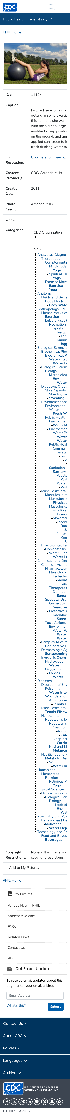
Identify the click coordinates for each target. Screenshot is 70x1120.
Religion (51, 777)
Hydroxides (54, 661)
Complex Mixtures (55, 642)
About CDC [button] (13, 1035)
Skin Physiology (57, 390)
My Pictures (22, 894)
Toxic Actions (55, 622)
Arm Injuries (58, 700)
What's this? (16, 1005)
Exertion (59, 510)
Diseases (44, 680)
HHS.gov (9, 1111)
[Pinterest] (44, 1101)
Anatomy (44, 293)
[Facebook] (6, 1101)
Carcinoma (61, 727)
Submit (55, 1006)
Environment (55, 405)
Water (54, 409)
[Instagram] (21, 1101)
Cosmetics (57, 603)
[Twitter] (14, 1101)
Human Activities (54, 312)
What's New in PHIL (24, 905)
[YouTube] (37, 1101)
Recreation (57, 324)
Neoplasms (50, 715)
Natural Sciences (54, 793)
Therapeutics (51, 258)
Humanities (46, 770)
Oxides (54, 673)
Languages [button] (13, 1060)
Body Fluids (54, 301)
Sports (58, 328)
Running (63, 340)
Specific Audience (22, 916)
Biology (51, 371)
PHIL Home (12, 32)
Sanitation (57, 467)
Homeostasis (55, 549)
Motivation (53, 824)
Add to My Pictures (23, 867)
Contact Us (16, 947)
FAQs (12, 926)
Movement (61, 518)
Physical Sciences (51, 789)
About (13, 958)
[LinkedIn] (29, 1101)
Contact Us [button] (13, 1023)
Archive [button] (10, 1072)
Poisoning (52, 688)
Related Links (18, 937)
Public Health (55, 417)
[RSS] (59, 1101)
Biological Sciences (52, 347)
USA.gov (24, 1111)
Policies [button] (10, 1048)
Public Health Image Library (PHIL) (31, 19)
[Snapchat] (52, 1101)
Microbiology (59, 374)
